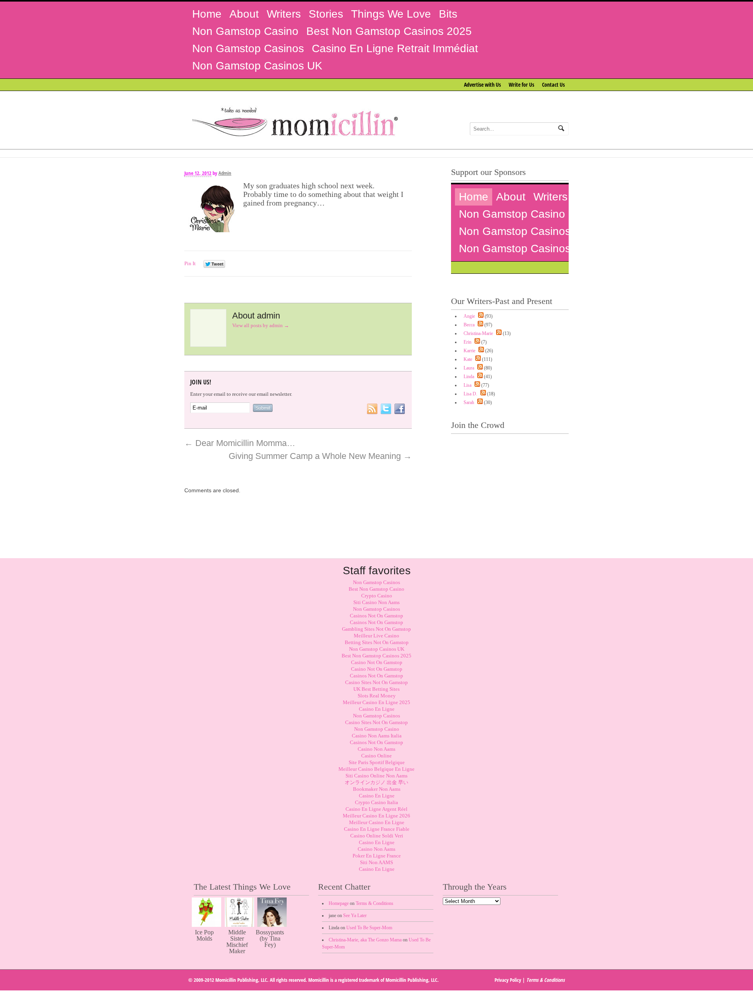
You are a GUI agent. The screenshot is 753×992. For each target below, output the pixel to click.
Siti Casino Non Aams (376, 602)
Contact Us (553, 84)
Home (207, 14)
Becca (469, 325)
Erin (467, 342)
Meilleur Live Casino (376, 636)
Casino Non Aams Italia (377, 736)
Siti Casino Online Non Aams (376, 776)
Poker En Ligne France (377, 856)
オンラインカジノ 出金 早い (376, 782)
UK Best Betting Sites (376, 689)
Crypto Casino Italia (376, 802)
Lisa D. (470, 394)
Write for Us (521, 84)
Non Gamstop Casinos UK (257, 66)
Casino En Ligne (377, 709)
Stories (326, 14)
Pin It (190, 263)
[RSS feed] (480, 316)
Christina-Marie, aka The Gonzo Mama (365, 940)
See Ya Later (355, 915)
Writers (284, 14)
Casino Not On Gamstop (376, 662)
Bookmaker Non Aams (376, 789)
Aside (402, 179)
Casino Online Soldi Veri (376, 836)
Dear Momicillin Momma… (239, 443)
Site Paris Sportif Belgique (377, 762)
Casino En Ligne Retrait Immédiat (395, 48)
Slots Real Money (377, 696)
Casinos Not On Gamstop (376, 616)
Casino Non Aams (376, 749)
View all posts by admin (260, 325)
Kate (468, 359)
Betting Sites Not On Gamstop (377, 642)
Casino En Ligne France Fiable (376, 829)
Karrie (469, 350)
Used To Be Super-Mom (369, 927)
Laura (469, 368)
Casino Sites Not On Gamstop (376, 682)
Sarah (469, 402)
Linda (469, 376)
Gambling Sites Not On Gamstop (376, 629)
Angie (469, 316)
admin (224, 173)
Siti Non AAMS (376, 862)
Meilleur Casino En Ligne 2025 (376, 702)
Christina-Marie (478, 333)
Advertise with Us (482, 84)
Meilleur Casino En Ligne (376, 822)
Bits (448, 14)
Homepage (339, 903)
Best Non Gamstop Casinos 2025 (389, 31)
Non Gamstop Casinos (248, 48)
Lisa (467, 385)
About (244, 14)
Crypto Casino (376, 596)
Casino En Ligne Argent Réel (376, 809)
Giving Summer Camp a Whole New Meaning (320, 456)
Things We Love (391, 14)
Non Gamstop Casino (245, 31)
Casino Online (376, 756)
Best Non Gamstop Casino (376, 589)
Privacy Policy (508, 979)
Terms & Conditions (374, 903)
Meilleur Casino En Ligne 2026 (376, 816)
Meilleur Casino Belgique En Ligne (376, 769)
